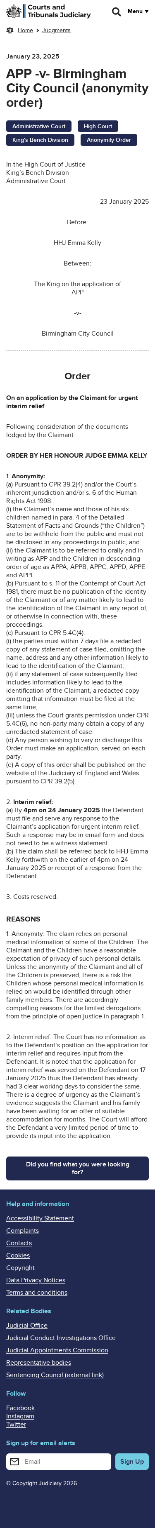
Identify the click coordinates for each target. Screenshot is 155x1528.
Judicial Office (27, 1325)
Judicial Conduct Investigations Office (61, 1338)
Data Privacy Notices (35, 1280)
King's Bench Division (40, 139)
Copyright (20, 1268)
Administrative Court (38, 126)
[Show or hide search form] (117, 12)
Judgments (56, 30)
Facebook (20, 1408)
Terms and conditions (36, 1292)
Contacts (19, 1243)
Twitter (16, 1424)
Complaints (22, 1231)
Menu (135, 11)
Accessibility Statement (40, 1218)
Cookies (18, 1255)
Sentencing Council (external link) (55, 1375)
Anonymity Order (109, 139)
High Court (98, 126)
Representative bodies (38, 1363)
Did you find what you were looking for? (77, 1168)
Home (25, 30)
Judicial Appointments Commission (57, 1350)
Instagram (20, 1416)
